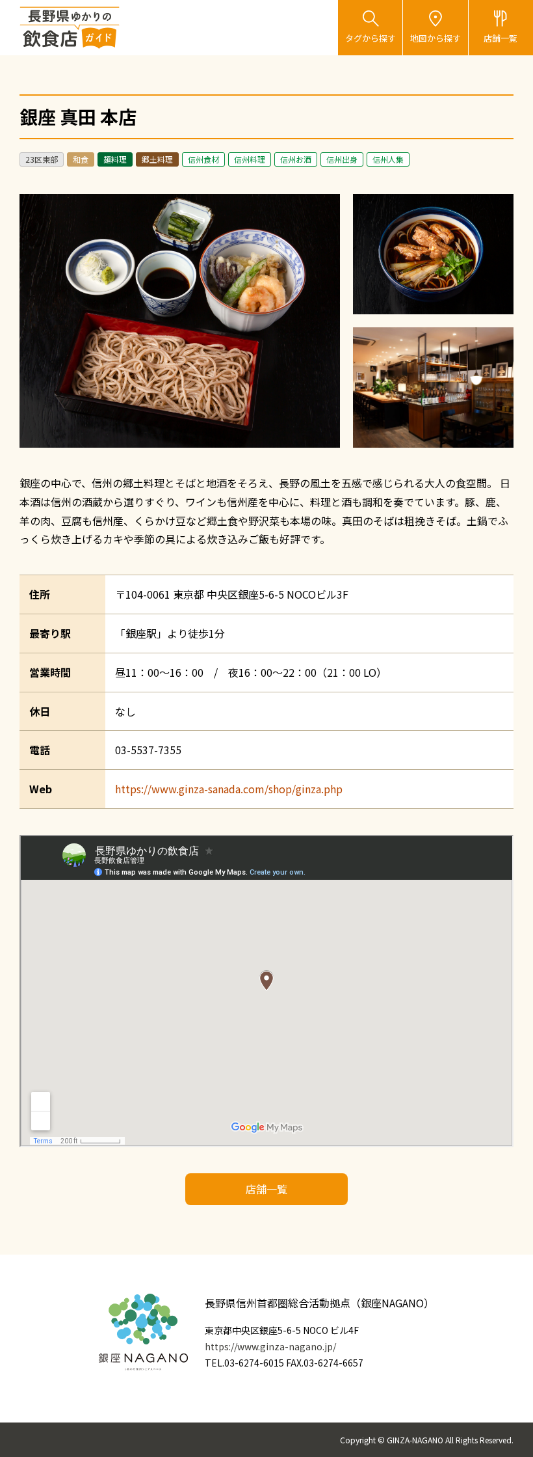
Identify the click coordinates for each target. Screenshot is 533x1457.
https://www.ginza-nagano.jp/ (270, 1346)
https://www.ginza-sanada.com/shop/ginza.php (229, 789)
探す (370, 38)
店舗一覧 (266, 1189)
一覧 (500, 38)
